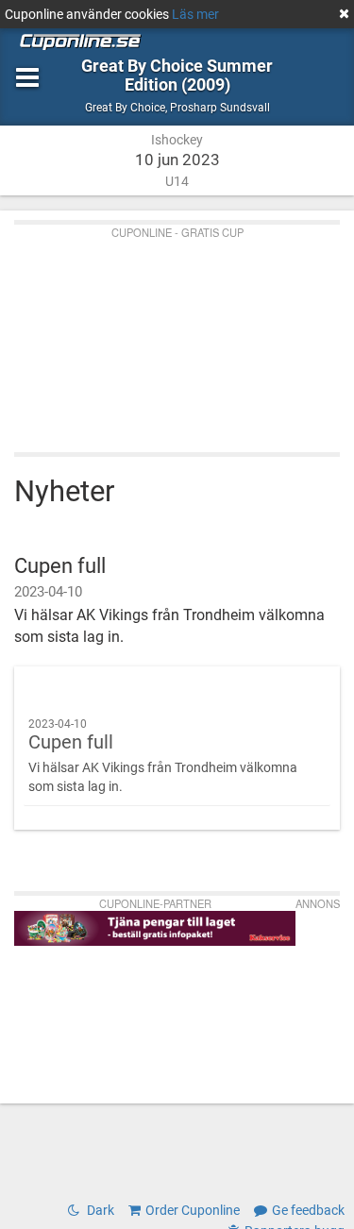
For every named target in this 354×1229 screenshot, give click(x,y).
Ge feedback (308, 1210)
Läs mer (195, 14)
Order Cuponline (192, 1210)
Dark (99, 1210)
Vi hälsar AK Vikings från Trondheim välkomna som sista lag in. (162, 755)
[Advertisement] (177, 334)
